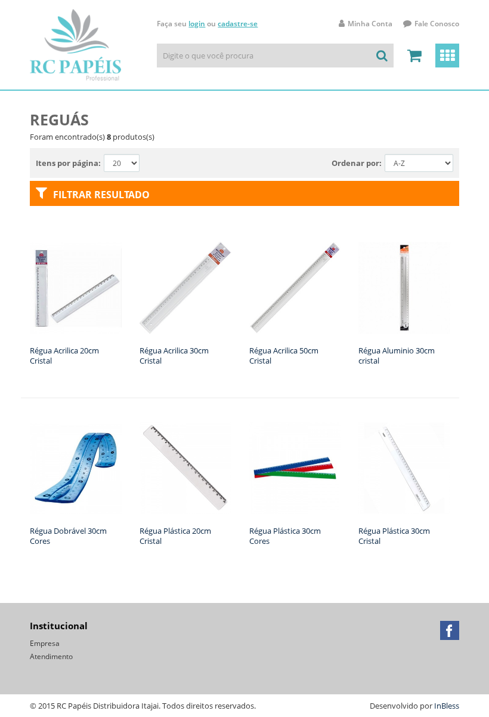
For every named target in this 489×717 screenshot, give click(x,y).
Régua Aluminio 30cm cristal (396, 355)
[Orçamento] (414, 55)
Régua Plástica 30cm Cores (285, 535)
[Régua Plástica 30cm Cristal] (404, 468)
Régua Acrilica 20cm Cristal (64, 355)
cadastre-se (238, 24)
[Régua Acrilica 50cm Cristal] (295, 288)
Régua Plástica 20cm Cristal (175, 535)
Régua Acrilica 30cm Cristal (174, 355)
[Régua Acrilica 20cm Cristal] (76, 288)
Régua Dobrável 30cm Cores (68, 535)
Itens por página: (68, 163)
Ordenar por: (357, 163)
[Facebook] (449, 630)
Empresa (45, 643)
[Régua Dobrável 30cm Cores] (76, 468)
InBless (446, 705)
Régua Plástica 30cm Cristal (394, 535)
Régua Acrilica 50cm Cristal (283, 355)
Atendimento (51, 656)
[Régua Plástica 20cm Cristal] (185, 468)
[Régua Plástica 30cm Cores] (295, 468)
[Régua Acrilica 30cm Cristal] (185, 288)
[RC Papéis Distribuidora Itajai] (75, 45)
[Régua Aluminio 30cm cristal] (404, 288)
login (196, 24)
